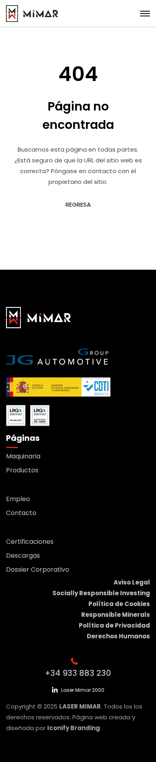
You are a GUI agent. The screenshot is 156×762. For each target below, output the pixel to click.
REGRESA (78, 204)
